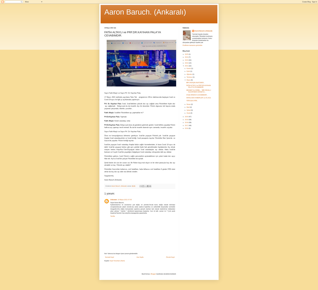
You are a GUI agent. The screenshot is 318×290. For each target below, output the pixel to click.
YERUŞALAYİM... (192, 101)
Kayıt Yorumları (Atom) (117, 261)
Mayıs (189, 80)
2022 (187, 63)
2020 (187, 117)
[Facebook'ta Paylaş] (148, 186)
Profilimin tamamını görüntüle (192, 45)
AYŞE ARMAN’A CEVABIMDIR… (197, 95)
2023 (187, 60)
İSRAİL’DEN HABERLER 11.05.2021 (198, 98)
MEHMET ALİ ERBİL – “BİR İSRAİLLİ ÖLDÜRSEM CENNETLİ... (198, 91)
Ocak (188, 113)
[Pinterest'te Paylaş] (150, 186)
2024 (187, 57)
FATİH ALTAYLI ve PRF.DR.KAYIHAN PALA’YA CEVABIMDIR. (198, 86)
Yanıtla (112, 216)
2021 (187, 66)
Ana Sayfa (140, 257)
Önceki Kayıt (170, 257)
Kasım (189, 68)
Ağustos (189, 74)
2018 (187, 122)
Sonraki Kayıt (109, 257)
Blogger (153, 274)
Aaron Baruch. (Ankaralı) (145, 12)
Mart (188, 107)
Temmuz (190, 77)
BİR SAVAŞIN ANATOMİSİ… (195, 82)
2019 (187, 120)
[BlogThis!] (143, 186)
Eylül (188, 71)
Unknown (113, 200)
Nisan (189, 104)
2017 (187, 125)
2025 (187, 54)
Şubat (189, 110)
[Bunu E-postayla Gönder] (140, 186)
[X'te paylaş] (145, 186)
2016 (187, 128)
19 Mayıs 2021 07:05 (125, 200)
